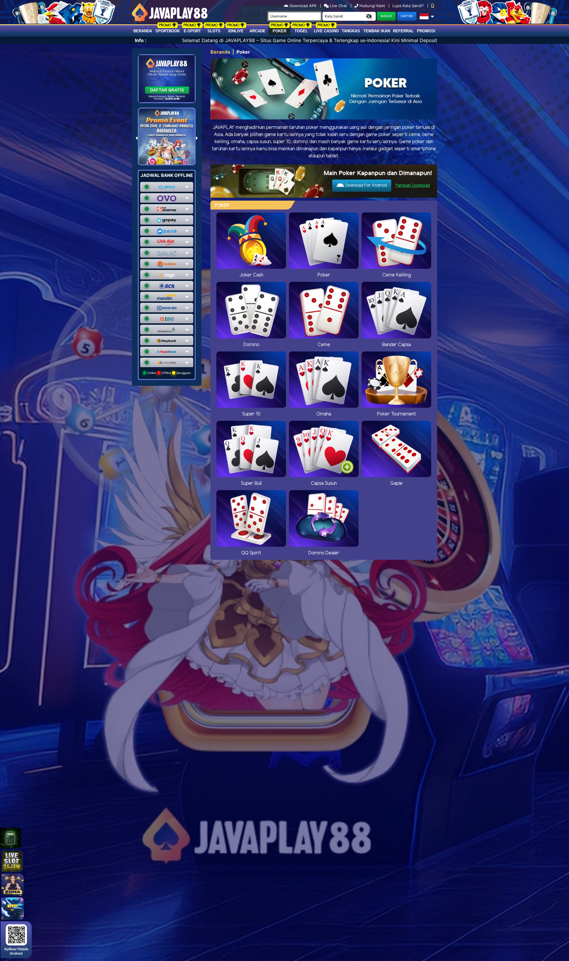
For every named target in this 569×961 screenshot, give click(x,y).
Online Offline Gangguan (168, 373)
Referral (403, 31)
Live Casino (326, 31)
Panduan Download (413, 185)
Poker (279, 31)
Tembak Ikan (376, 31)
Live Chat (338, 5)
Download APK (303, 5)
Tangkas (351, 31)
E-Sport (192, 31)
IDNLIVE (236, 31)
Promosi (426, 31)
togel (301, 31)
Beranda (142, 31)
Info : (140, 40)
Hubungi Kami (372, 5)
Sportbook (167, 31)
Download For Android (365, 185)
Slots (213, 31)
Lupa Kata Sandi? (408, 5)
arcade (258, 31)
